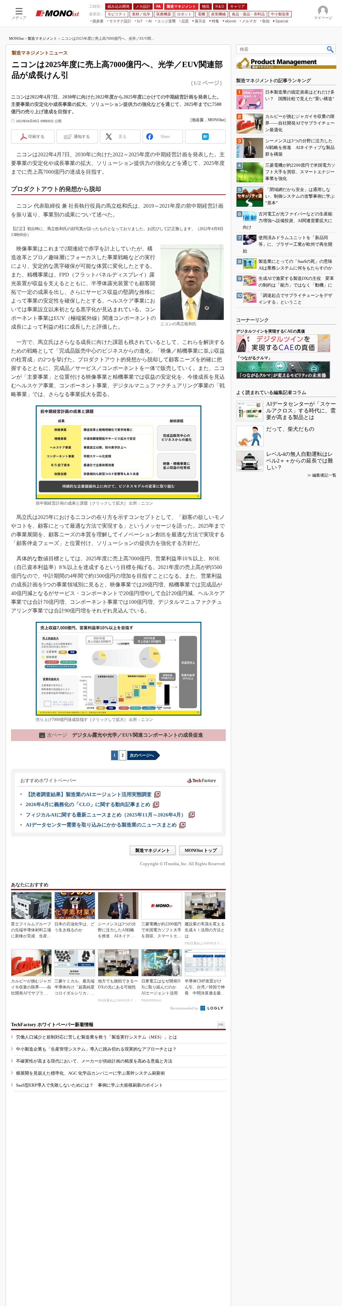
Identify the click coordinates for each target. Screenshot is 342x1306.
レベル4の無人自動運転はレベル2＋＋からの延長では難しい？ (299, 460)
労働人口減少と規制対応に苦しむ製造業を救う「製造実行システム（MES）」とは (96, 1037)
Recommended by (184, 1008)
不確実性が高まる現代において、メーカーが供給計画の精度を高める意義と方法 (94, 1061)
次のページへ (142, 755)
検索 (331, 49)
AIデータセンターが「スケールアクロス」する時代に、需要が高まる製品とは (301, 410)
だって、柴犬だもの (290, 429)
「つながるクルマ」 (254, 358)
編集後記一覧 (324, 475)
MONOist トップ (201, 850)
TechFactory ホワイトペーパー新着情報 (52, 1024)
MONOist (16, 38)
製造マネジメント (42, 38)
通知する (82, 136)
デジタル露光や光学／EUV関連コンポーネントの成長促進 (121, 735)
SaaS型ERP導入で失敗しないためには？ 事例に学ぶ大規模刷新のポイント (89, 1085)
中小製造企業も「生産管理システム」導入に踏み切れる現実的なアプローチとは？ (96, 1049)
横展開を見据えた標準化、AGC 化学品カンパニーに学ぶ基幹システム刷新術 (90, 1073)
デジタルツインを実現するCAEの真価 (270, 331)
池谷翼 (198, 120)
